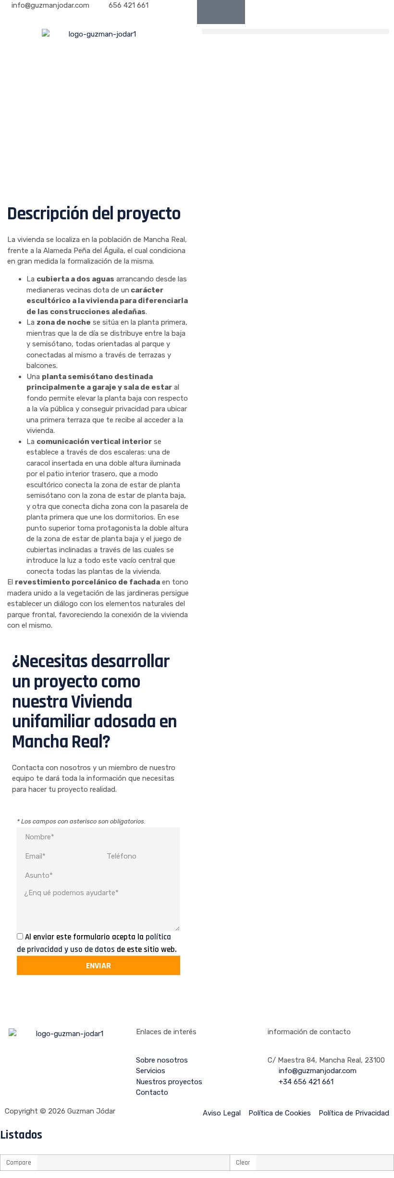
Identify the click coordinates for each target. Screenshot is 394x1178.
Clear (243, 1162)
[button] (295, 31)
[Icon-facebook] (209, 12)
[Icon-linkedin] (233, 12)
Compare (18, 1162)
